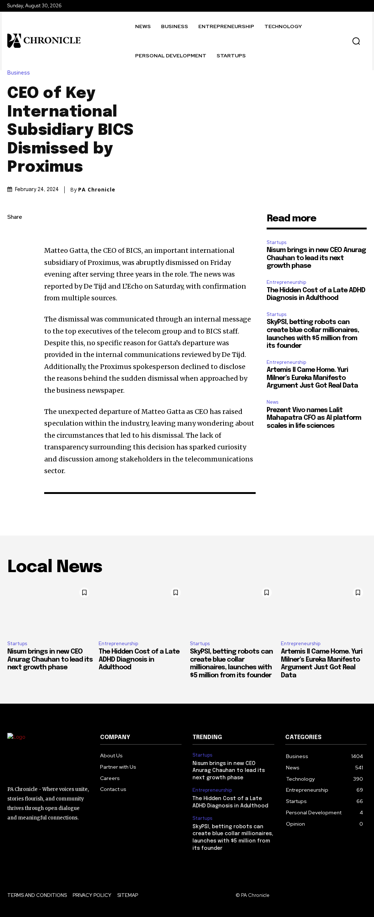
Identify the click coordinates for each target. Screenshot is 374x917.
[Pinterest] (14, 269)
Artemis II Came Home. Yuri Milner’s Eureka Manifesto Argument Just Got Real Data (312, 378)
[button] (356, 41)
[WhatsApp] (14, 286)
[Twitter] (14, 252)
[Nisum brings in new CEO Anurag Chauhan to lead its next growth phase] (50, 609)
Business (18, 73)
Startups (276, 242)
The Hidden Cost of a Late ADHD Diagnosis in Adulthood (139, 659)
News (272, 402)
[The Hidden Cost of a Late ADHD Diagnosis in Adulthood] (141, 609)
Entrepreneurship (286, 282)
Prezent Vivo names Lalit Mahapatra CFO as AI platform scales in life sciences (314, 418)
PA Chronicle (96, 189)
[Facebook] (14, 235)
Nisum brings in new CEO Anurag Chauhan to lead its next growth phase (316, 258)
